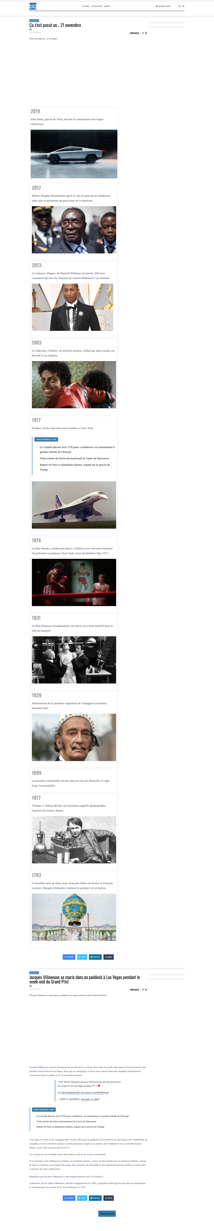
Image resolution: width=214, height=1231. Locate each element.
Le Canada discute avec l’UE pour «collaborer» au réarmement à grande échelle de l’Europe (83, 1116)
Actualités (96, 6)
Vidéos (107, 6)
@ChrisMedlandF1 (71, 1092)
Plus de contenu (107, 1213)
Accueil (85, 6)
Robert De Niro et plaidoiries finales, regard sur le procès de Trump (70, 1126)
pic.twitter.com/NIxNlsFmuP (95, 1092)
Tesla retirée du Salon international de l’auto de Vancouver (74, 458)
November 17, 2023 (90, 1099)
